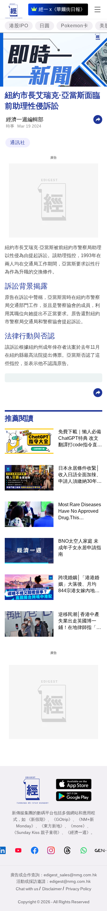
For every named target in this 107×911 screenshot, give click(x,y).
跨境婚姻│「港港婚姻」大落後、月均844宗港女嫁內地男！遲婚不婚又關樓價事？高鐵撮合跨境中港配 (79, 584)
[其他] (97, 119)
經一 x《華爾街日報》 (62, 9)
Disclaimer (52, 888)
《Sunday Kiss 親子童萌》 (37, 832)
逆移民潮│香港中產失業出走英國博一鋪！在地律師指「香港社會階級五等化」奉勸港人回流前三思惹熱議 (79, 621)
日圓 (45, 25)
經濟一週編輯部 (24, 119)
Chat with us (27, 888)
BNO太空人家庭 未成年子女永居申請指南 (79, 548)
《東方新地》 (52, 826)
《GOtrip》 (62, 819)
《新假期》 (37, 819)
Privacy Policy (78, 888)
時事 (10, 126)
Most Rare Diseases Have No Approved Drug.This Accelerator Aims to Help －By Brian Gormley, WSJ (79, 511)
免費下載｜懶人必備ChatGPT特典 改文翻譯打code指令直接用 (80, 438)
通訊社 (17, 142)
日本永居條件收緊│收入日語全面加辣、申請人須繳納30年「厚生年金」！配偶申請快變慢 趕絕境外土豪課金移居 (80, 475)
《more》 (78, 826)
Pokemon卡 (74, 25)
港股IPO (18, 25)
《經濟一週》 (78, 832)
